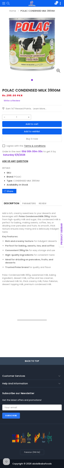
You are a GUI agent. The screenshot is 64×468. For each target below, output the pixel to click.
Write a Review (12, 100)
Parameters (29, 203)
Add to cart (32, 124)
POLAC (17, 176)
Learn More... (39, 108)
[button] (3, 3)
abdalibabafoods (42, 463)
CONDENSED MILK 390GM (26, 180)
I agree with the (14, 145)
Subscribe (11, 415)
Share (10, 191)
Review (42, 203)
